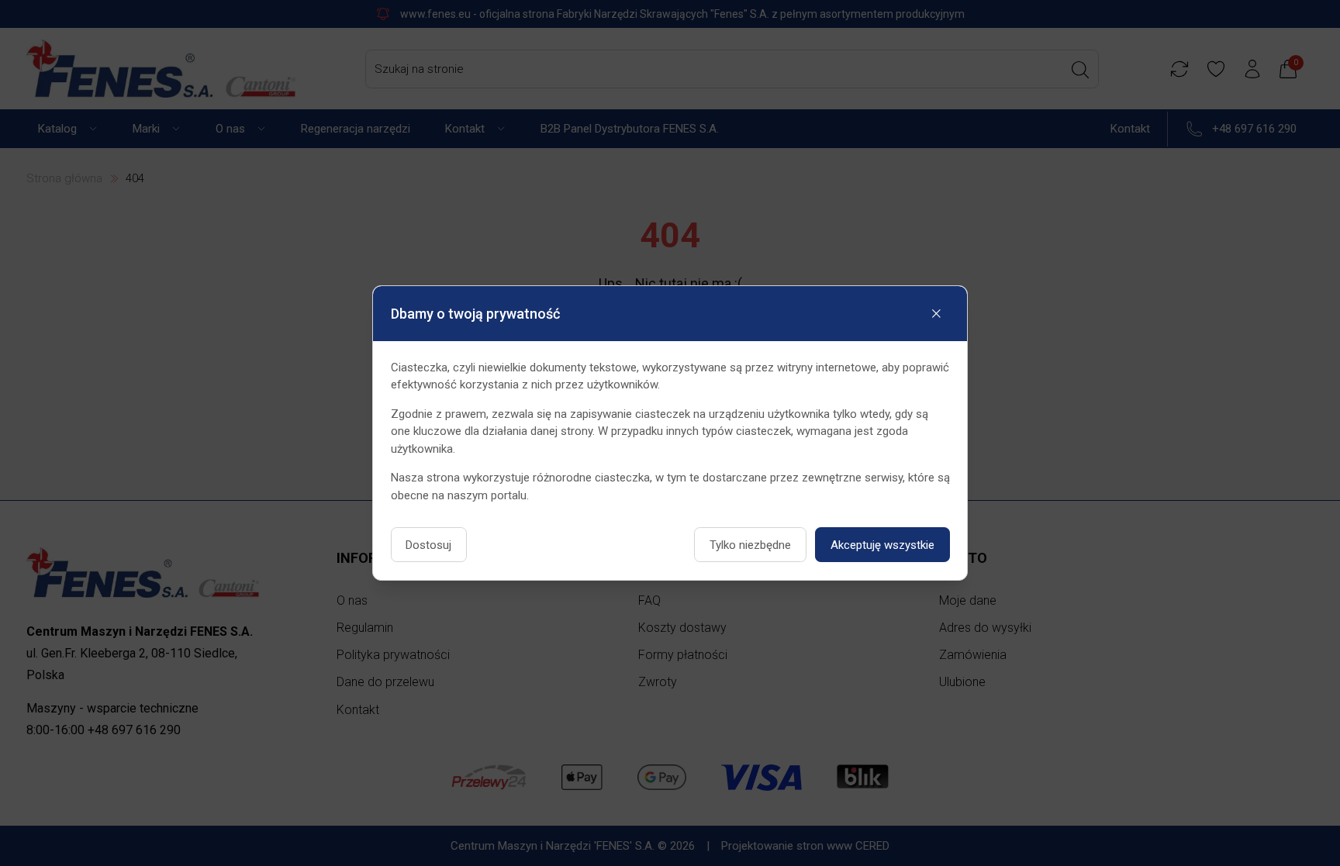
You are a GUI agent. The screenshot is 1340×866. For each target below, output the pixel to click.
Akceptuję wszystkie (882, 545)
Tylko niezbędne (750, 545)
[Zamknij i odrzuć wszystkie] (937, 314)
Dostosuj (428, 545)
